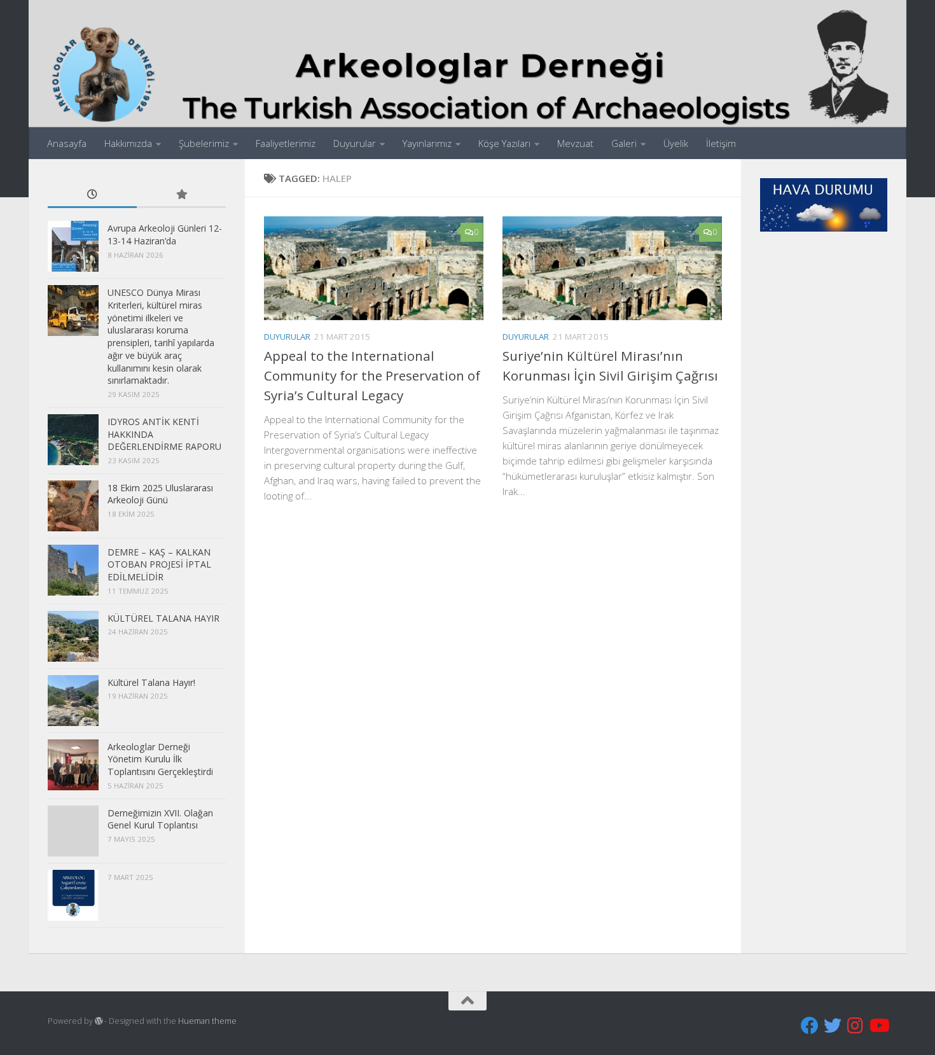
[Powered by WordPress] (98, 1021)
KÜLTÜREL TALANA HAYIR (163, 618)
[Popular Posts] (181, 195)
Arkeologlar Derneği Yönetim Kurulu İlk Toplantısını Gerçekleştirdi (160, 759)
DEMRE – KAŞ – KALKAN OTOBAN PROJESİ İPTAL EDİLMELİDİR (159, 564)
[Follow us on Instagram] (855, 1026)
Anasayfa (67, 143)
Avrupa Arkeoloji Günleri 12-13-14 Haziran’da (164, 234)
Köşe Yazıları (504, 143)
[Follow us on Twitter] (833, 1026)
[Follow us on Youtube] (878, 1026)
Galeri (624, 143)
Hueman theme (207, 1021)
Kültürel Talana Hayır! (151, 682)
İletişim (721, 143)
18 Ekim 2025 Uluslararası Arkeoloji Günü (160, 494)
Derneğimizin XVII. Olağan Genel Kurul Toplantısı (160, 819)
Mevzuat (575, 143)
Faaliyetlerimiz (285, 143)
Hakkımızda (128, 143)
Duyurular (354, 143)
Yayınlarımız (427, 143)
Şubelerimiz (204, 143)
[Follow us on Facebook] (810, 1026)
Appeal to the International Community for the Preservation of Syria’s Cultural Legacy (372, 375)
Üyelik (675, 143)
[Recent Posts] (92, 195)
